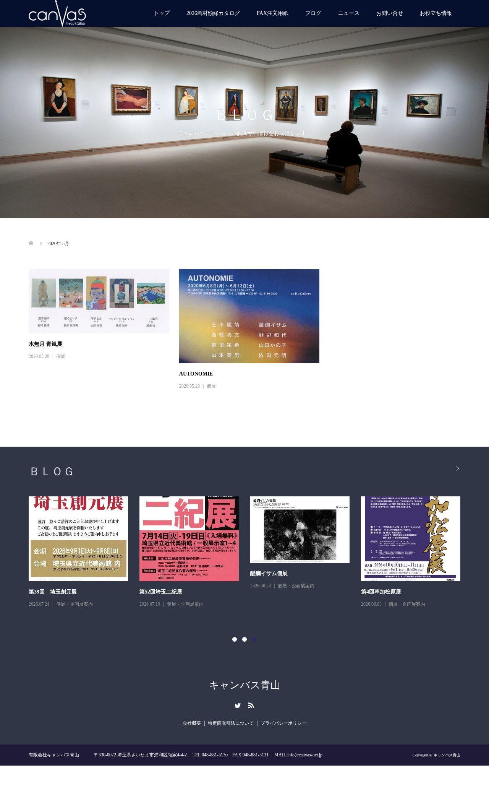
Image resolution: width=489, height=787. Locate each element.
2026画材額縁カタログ (213, 13)
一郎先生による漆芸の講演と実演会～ (74, 592)
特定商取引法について (231, 723)
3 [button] (254, 639)
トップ (162, 13)
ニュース (348, 13)
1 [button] (234, 639)
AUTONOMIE (196, 374)
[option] (250, 558)
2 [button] (244, 639)
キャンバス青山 (244, 685)
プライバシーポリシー (283, 723)
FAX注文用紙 (272, 13)
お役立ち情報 (436, 13)
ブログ (313, 13)
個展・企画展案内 (74, 604)
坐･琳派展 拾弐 (157, 592)
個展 (60, 356)
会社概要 (192, 723)
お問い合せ (389, 13)
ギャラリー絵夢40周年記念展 (285, 592)
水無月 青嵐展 (45, 344)
